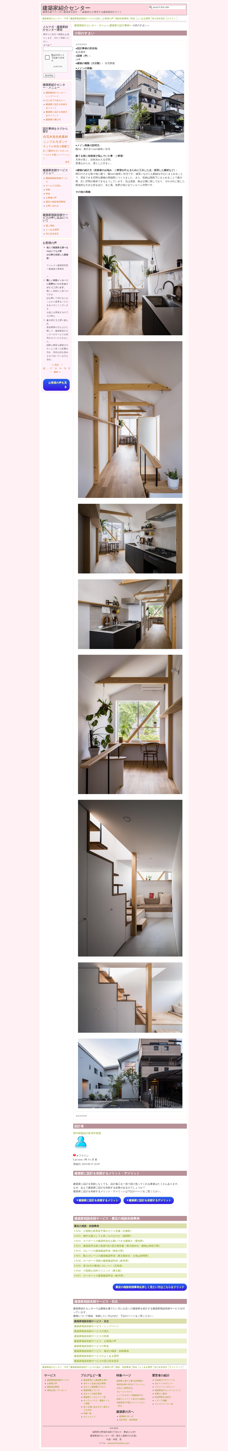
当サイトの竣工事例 (92, 1393)
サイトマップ (175, 1367)
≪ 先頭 (55, 364)
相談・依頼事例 (123, 1367)
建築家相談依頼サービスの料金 (91, 1346)
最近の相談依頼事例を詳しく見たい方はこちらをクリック (150, 1287)
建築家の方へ (126, 1416)
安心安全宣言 (158, 18)
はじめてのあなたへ (55, 100)
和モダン (55, 150)
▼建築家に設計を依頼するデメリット (148, 1200)
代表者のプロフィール (165, 1380)
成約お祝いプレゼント (57, 1390)
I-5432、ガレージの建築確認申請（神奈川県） (99, 1250)
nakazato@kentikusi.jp (118, 1443)
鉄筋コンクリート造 (126, 1398)
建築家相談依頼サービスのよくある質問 (96, 1355)
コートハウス (137, 1402)
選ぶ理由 (50, 225)
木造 (52, 137)
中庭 (54, 154)
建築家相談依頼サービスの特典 (91, 1336)
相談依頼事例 (122, 18)
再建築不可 (137, 1395)
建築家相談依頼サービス (58, 1380)
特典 (48, 189)
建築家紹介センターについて (168, 1390)
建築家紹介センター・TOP (55, 18)
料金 (133, 18)
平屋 (128, 1402)
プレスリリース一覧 (164, 1403)
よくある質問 (143, 18)
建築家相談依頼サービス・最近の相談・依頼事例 (101, 1350)
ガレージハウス (124, 1391)
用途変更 (121, 1402)
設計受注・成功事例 (128, 1419)
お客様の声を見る (57, 384)
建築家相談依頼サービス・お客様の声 (95, 1341)
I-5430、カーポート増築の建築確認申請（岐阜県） (102, 1260)
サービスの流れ (53, 185)
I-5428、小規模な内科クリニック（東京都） (98, 1270)
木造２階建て (61, 146)
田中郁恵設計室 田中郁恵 (87, 1133)
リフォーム (138, 1384)
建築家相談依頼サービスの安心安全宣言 (96, 1360)
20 (65, 368)
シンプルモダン (54, 141)
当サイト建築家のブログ (94, 1386)
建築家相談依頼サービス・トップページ (96, 1326)
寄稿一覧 (87, 1413)
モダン (63, 150)
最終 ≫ (57, 371)
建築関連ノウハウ (91, 1390)
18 (56, 368)
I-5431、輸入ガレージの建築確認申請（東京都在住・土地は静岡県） (112, 1255)
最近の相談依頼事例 (55, 201)
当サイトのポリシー (164, 1383)
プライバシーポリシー (165, 1386)
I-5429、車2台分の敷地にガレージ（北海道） (99, 1265)
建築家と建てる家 (125, 1380)
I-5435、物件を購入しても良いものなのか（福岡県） (103, 1235)
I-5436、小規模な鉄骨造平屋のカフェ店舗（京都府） (103, 1230)
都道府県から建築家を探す (95, 1380)
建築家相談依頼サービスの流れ (85, 18)
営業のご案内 (161, 1393)
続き (67, 161)
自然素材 (62, 137)
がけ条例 (140, 1398)
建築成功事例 (53, 1386)
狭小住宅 (128, 1384)
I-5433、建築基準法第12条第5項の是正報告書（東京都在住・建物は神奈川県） (117, 1245)
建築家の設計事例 (119, 25)
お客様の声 (108, 18)
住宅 (46, 137)
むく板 (47, 150)
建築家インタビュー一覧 (94, 1397)
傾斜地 (120, 1384)
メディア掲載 (161, 1400)
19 (60, 368)
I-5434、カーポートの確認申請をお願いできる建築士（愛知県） (109, 1240)
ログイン (171, 18)
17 (51, 368)
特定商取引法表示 (163, 1397)
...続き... (120, 1405)
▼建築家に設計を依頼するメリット (97, 1200)
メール (47, 45)
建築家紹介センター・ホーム (90, 25)
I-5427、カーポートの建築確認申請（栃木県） (99, 1275)
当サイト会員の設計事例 (94, 1383)
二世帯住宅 (127, 1388)
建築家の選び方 (53, 119)
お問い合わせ (52, 205)
